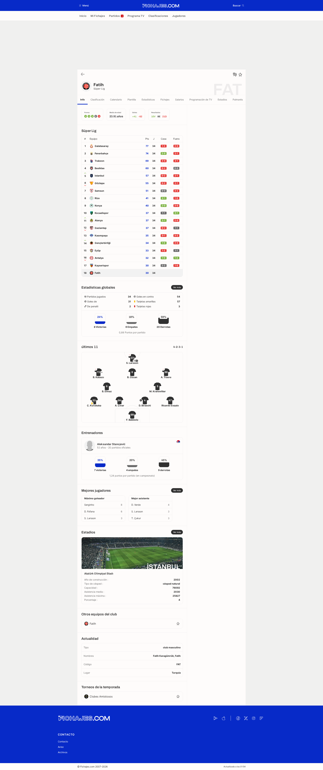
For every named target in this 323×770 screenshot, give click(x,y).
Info (82, 99)
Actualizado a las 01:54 (235, 766)
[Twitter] (245, 718)
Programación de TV (200, 99)
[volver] (83, 74)
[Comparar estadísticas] (235, 75)
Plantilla (132, 99)
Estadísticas (148, 99)
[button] (84, 5)
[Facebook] (238, 718)
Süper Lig (99, 88)
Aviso (61, 746)
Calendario (116, 99)
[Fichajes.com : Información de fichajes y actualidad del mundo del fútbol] (160, 6)
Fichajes (164, 99)
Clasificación (97, 99)
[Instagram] (253, 718)
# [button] (85, 138)
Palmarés (238, 99)
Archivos (62, 752)
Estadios (222, 99)
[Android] (215, 718)
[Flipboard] (261, 718)
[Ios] (223, 718)
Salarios (179, 99)
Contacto (63, 741)
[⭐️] (240, 75)
